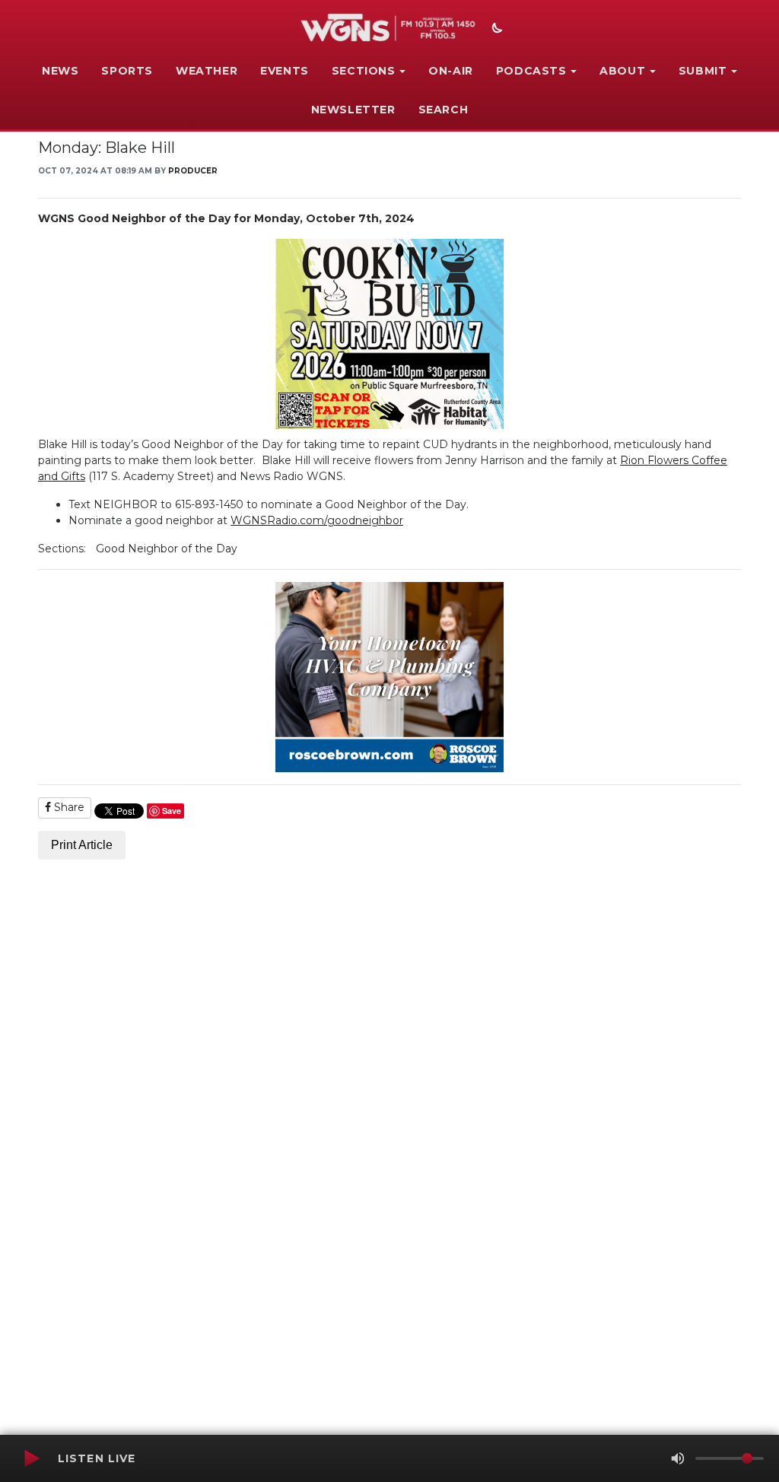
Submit (703, 71)
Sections (364, 71)
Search (443, 109)
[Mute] (677, 1458)
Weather (206, 71)
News (60, 71)
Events (284, 71)
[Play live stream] (31, 1458)
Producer (193, 171)
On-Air (450, 71)
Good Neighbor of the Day (166, 548)
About (622, 71)
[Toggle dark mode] (495, 29)
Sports (127, 71)
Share (67, 807)
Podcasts (531, 71)
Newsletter (353, 109)
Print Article (82, 844)
